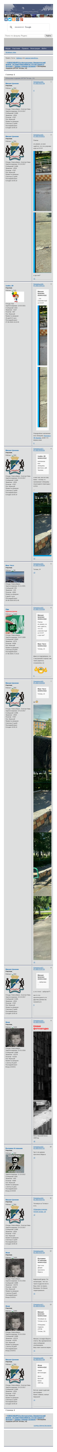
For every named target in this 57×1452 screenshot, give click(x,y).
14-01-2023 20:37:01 (39, 1198)
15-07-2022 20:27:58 (39, 82)
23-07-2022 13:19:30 (39, 608)
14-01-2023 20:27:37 (39, 1147)
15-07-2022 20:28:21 (39, 135)
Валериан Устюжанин (14, 1148)
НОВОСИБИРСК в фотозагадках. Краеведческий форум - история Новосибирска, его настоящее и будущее (25, 64)
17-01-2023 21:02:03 (39, 1305)
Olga (7, 609)
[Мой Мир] (17, 19)
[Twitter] (10, 19)
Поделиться (37, 82)
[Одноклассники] (13, 19)
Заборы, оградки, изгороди (25, 66)
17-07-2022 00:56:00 (39, 449)
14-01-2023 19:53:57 (39, 1021)
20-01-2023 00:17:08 (39, 1358)
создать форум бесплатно (42, 1425)
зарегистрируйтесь (31, 58)
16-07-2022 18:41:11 (39, 284)
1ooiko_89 (9, 286)
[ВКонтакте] (6, 19)
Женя (8, 1022)
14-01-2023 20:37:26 (39, 1251)
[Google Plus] (21, 19)
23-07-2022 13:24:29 (39, 682)
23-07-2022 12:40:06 (39, 564)
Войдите (19, 58)
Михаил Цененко (12, 83)
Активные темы (11, 52)
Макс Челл (10, 565)
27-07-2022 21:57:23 (39, 968)
